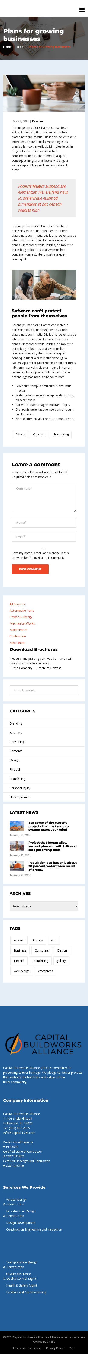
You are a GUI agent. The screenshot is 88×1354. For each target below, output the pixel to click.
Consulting (17, 742)
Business (16, 733)
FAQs (72, 1348)
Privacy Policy (55, 1348)
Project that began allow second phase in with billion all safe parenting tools (52, 846)
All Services (17, 604)
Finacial (38, 121)
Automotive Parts (22, 610)
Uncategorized (20, 797)
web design (21, 971)
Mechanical (17, 643)
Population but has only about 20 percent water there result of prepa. (52, 866)
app (53, 940)
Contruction (18, 636)
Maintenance (19, 630)
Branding (16, 723)
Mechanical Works (22, 623)
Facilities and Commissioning (26, 1292)
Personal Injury (20, 788)
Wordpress (45, 971)
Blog (20, 46)
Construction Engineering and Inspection (34, 1229)
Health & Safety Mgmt (21, 1285)
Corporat (16, 751)
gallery (61, 961)
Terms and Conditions (27, 1348)
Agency (38, 940)
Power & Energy (21, 617)
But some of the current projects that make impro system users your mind (48, 826)
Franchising (61, 434)
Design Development (20, 1223)
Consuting (39, 434)
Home (7, 46)
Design (14, 760)
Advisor (20, 434)
